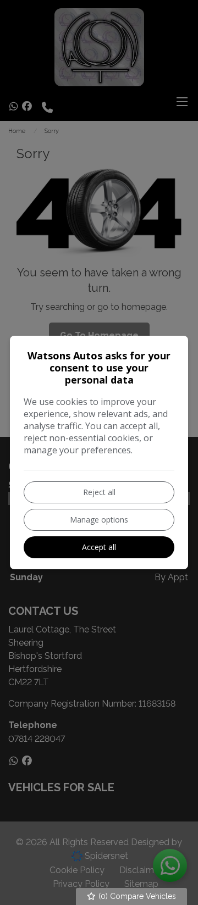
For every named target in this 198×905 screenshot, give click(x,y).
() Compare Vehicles (136, 896)
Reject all (99, 492)
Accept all (99, 547)
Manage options (99, 519)
